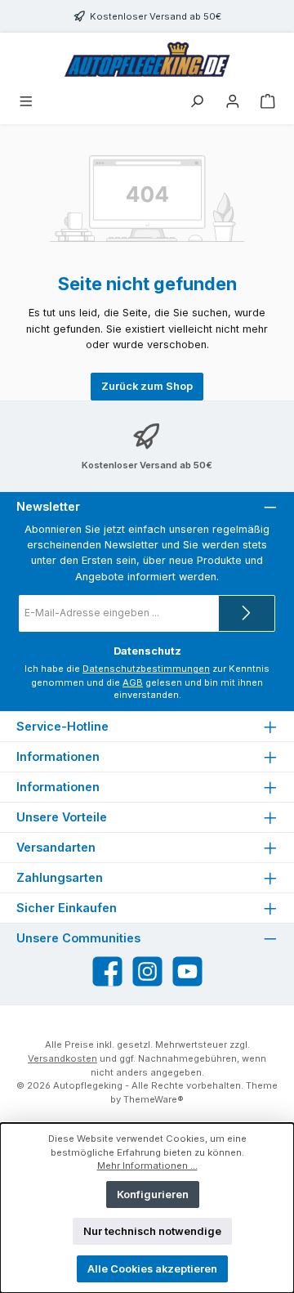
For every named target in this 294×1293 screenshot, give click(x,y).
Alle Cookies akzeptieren (152, 1269)
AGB (132, 682)
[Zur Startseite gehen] (147, 61)
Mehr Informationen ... (147, 1165)
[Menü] (26, 102)
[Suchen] (197, 102)
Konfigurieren (153, 1194)
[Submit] (246, 613)
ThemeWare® (153, 1099)
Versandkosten (62, 1058)
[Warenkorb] (268, 102)
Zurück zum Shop (147, 386)
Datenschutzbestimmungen (146, 668)
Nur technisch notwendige (152, 1231)
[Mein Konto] (233, 102)
